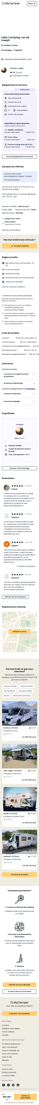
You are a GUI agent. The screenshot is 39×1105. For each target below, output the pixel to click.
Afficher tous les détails (11, 230)
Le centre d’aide (8, 1075)
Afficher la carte (19, 631)
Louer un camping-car (11, 1050)
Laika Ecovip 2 (23, 206)
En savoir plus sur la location (19, 991)
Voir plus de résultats (19, 874)
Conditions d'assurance (11, 1044)
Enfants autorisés (27, 686)
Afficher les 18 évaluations (15, 597)
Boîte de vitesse (8, 213)
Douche (6, 696)
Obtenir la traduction (27, 566)
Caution (5, 338)
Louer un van (7, 1057)
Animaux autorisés (10, 686)
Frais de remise (8, 342)
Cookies (5, 1035)
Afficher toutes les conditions (13, 286)
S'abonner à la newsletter (19, 1013)
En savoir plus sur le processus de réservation (19, 1102)
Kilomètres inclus (9, 350)
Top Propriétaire (9, 691)
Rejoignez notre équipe (11, 1028)
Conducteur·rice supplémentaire (16, 346)
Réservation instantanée (21, 696)
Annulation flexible (25, 691)
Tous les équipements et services (19, 156)
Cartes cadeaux (8, 1032)
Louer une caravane (10, 1054)
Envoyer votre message (19, 468)
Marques (5, 1060)
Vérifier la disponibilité (25, 1097)
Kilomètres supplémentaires (14, 354)
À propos (5, 1025)
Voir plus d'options (21, 246)
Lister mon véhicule (9, 1047)
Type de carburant (22, 210)
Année (4, 210)
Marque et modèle (9, 206)
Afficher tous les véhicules (19, 985)
